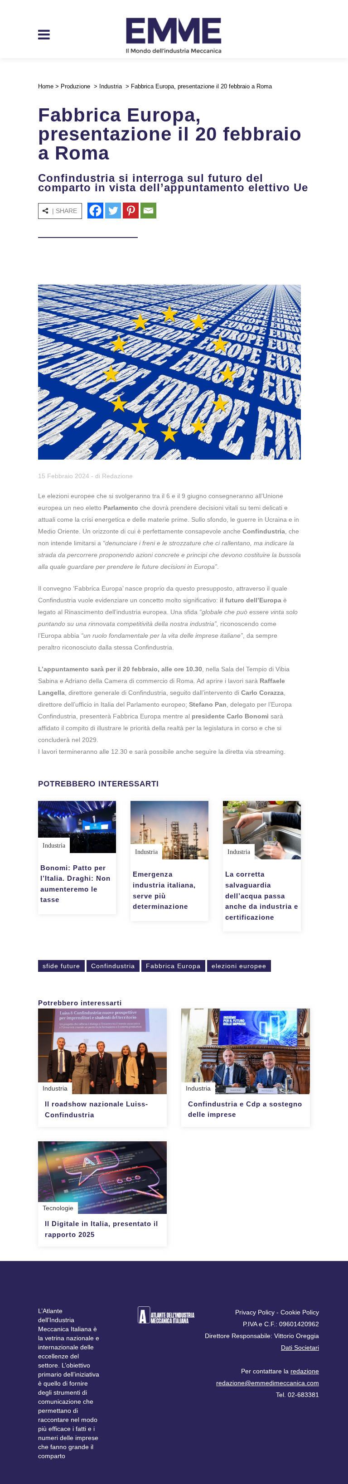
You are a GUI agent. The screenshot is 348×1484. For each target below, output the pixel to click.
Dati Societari (300, 1347)
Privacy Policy (255, 1312)
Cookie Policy (299, 1312)
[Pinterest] (131, 210)
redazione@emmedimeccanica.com (267, 1383)
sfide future (61, 966)
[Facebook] (95, 210)
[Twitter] (113, 210)
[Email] (148, 210)
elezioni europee (239, 966)
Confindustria (113, 966)
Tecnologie (58, 1208)
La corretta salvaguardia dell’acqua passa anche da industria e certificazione (261, 895)
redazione (304, 1371)
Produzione (75, 86)
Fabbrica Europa (173, 966)
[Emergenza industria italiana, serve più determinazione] (169, 830)
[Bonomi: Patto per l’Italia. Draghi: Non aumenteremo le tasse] (77, 827)
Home (45, 86)
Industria (110, 86)
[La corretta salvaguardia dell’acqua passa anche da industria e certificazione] (262, 830)
